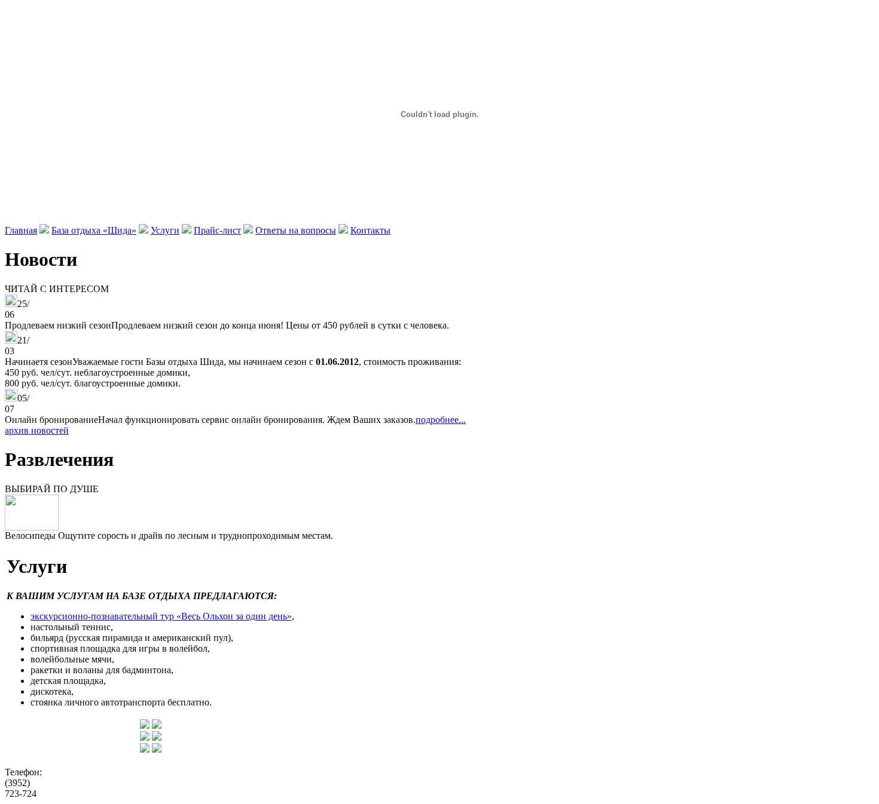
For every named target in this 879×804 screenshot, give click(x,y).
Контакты (370, 230)
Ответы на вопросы (295, 230)
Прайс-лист (217, 230)
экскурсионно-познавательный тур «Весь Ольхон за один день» (161, 616)
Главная (21, 230)
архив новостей (37, 430)
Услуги (165, 230)
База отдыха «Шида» (93, 230)
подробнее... (441, 420)
